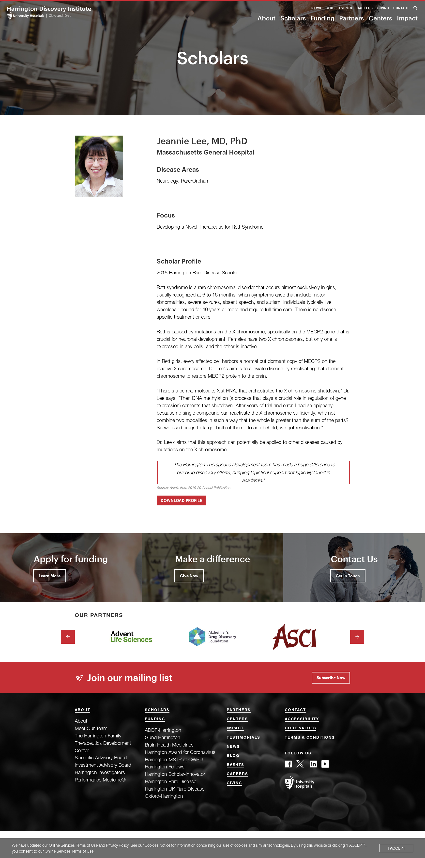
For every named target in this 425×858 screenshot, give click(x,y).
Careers (365, 8)
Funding (322, 18)
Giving (383, 8)
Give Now (189, 575)
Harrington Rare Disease (170, 781)
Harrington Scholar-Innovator (175, 774)
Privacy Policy (117, 845)
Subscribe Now (331, 677)
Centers (380, 18)
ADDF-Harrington (163, 730)
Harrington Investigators (100, 772)
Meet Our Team (91, 728)
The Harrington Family (98, 735)
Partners (351, 18)
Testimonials (243, 738)
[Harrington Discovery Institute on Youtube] (325, 765)
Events (345, 8)
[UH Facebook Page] (288, 765)
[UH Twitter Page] (300, 765)
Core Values (300, 728)
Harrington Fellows (164, 766)
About (266, 18)
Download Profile (181, 500)
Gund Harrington (162, 737)
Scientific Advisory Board (101, 757)
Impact (407, 18)
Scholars (293, 18)
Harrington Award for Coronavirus (180, 752)
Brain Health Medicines (169, 745)
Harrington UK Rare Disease (174, 789)
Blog (330, 8)
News (316, 8)
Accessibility (302, 719)
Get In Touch (348, 575)
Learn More (50, 575)
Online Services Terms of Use (73, 845)
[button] (415, 8)
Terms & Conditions (310, 738)
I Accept (396, 848)
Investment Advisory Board (103, 765)
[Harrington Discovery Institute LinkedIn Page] (313, 765)
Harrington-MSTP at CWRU (174, 759)
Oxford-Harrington (164, 796)
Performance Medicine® (100, 779)
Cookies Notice (157, 845)
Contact (401, 8)
